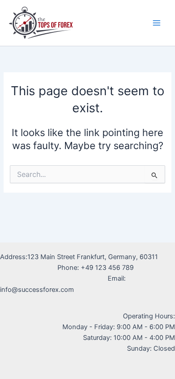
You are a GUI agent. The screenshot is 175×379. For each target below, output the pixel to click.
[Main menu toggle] (156, 22)
